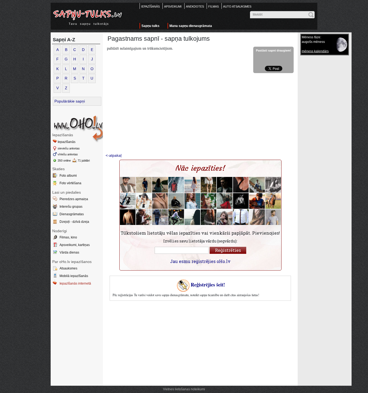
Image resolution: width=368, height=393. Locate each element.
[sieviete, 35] (273, 185)
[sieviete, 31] (208, 185)
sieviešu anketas (69, 148)
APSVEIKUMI (173, 6)
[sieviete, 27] (208, 201)
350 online (64, 160)
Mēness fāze (311, 37)
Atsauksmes (68, 268)
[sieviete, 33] (144, 201)
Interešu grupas (71, 207)
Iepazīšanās (66, 142)
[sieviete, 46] (273, 201)
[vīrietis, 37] (225, 185)
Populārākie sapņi (69, 101)
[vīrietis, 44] (241, 217)
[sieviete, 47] (225, 201)
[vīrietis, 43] (176, 185)
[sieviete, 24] (192, 185)
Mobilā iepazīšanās (74, 276)
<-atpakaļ (113, 155)
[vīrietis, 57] (128, 185)
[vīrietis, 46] (160, 217)
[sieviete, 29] (160, 201)
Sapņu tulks (150, 26)
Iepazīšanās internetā (75, 283)
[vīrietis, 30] (273, 217)
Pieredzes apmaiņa (74, 199)
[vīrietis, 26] (144, 185)
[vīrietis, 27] (144, 217)
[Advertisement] (200, 113)
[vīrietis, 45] (128, 201)
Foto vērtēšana (70, 183)
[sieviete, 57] (160, 185)
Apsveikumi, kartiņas (75, 245)
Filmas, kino (68, 237)
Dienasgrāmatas (72, 214)
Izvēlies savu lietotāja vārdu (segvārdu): (200, 241)
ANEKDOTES (195, 6)
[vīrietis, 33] (241, 201)
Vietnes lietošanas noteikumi (184, 389)
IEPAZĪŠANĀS (150, 6)
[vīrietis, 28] (176, 217)
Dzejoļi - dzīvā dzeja (74, 222)
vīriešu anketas (68, 154)
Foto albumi (68, 175)
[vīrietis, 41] (176, 201)
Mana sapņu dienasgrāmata (190, 26)
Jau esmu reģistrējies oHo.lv (200, 261)
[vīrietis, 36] (128, 217)
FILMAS (213, 6)
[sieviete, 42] (241, 185)
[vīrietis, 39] (257, 185)
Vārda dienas (69, 252)
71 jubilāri (84, 160)
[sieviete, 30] (192, 201)
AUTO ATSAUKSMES (237, 6)
